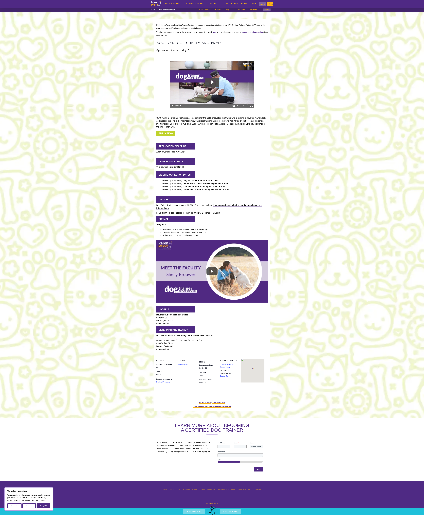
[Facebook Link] (204, 498)
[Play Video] (172, 106)
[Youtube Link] (219, 498)
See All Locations (205, 402)
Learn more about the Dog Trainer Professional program (212, 406)
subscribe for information (252, 32)
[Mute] (238, 106)
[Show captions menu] (234, 106)
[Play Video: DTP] (212, 82)
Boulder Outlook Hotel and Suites (172, 315)
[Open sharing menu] (247, 106)
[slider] (205, 106)
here (214, 32)
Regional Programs (163, 382)
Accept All (43, 506)
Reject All (29, 506)
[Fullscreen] (251, 106)
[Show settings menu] (242, 106)
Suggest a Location (218, 402)
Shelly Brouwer (183, 364)
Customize (14, 506)
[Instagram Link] (209, 498)
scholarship (176, 213)
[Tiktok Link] (214, 498)
